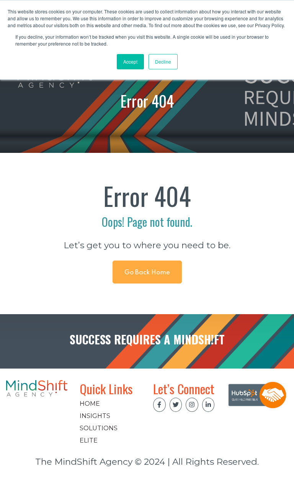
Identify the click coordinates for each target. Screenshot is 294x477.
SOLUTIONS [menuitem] (99, 428)
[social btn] (159, 405)
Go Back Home (147, 272)
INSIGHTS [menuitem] (95, 416)
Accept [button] (130, 61)
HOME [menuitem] (90, 403)
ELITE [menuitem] (89, 440)
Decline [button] (163, 61)
